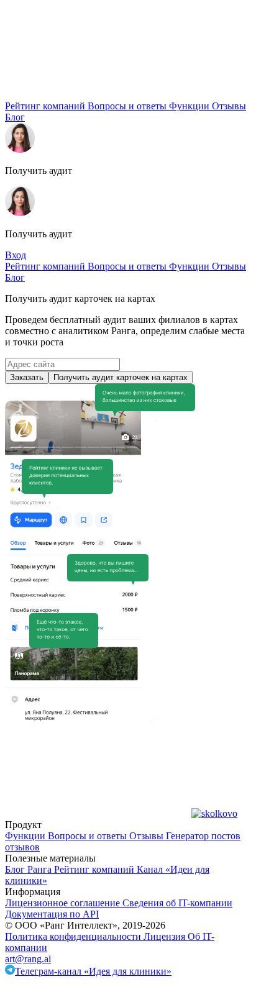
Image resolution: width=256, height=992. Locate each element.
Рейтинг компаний (46, 106)
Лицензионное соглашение (63, 903)
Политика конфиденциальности (74, 936)
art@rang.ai (28, 958)
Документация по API (52, 914)
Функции (190, 106)
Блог (15, 117)
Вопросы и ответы (128, 106)
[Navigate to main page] (98, 94)
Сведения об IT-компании (177, 903)
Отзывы (229, 106)
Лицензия (166, 936)
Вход (15, 255)
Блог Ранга (29, 869)
